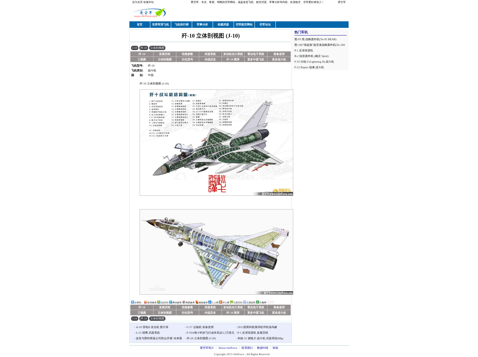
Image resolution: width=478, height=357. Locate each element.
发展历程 (164, 54)
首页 (139, 24)
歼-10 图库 (233, 59)
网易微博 (190, 302)
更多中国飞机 (255, 59)
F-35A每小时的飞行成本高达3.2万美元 (210, 332)
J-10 (134, 47)
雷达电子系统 (255, 54)
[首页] (150, 17)
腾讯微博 (177, 302)
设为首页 (137, 2)
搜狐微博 (203, 302)
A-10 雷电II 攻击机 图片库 (152, 327)
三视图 (142, 59)
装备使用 (279, 54)
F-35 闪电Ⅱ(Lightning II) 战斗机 (314, 61)
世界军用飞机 (160, 24)
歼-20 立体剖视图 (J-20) (201, 338)
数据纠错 (262, 347)
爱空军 (342, 2)
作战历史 (210, 59)
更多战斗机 (279, 59)
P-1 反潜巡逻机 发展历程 (253, 332)
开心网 (226, 302)
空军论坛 (265, 24)
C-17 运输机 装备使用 (200, 327)
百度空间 (237, 302)
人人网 (215, 302)
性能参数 (187, 54)
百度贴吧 (250, 302)
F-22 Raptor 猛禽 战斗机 (309, 67)
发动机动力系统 (233, 54)
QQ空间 (164, 302)
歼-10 (143, 47)
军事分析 (202, 24)
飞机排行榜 (182, 24)
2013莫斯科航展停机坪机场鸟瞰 (257, 327)
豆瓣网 (263, 302)
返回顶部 (410, 345)
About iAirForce (227, 347)
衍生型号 (187, 59)
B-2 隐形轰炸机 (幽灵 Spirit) (311, 56)
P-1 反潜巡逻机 (303, 50)
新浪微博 (152, 302)
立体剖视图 (157, 47)
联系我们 (247, 347)
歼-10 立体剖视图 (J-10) (211, 36)
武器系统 (210, 54)
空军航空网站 (244, 24)
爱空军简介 (207, 347)
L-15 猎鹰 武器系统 (148, 332)
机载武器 (223, 24)
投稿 (275, 347)
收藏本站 (148, 2)
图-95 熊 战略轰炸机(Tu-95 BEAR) (315, 39)
